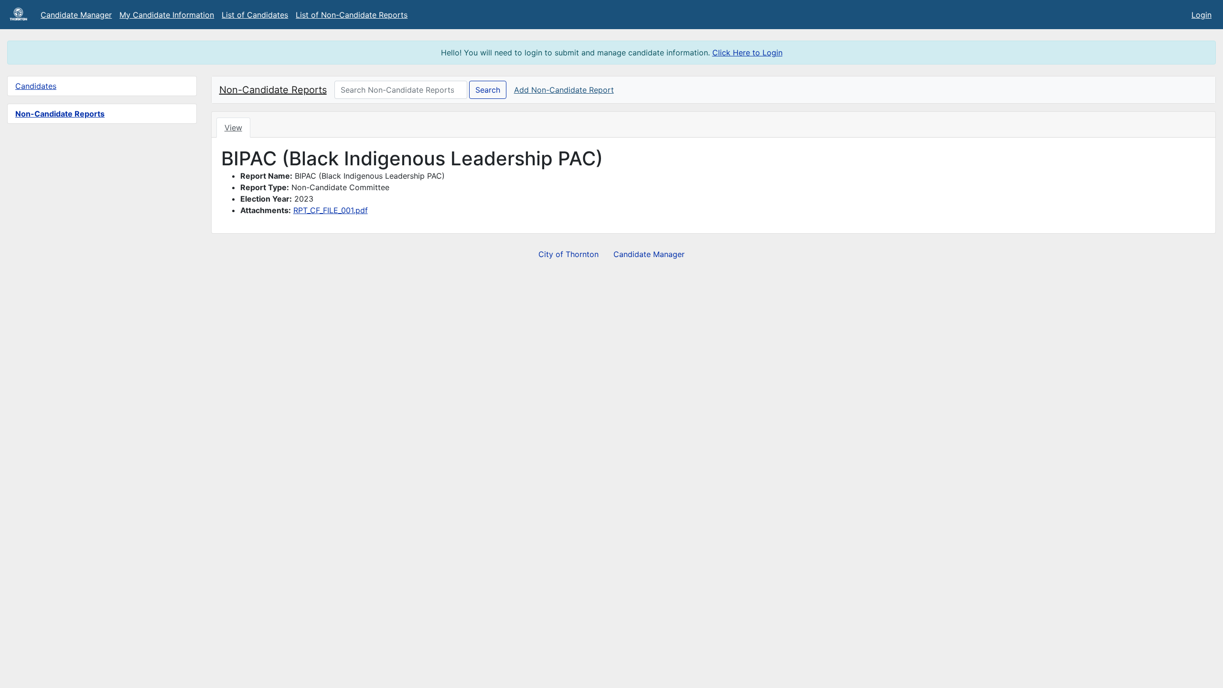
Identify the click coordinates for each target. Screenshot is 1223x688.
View (233, 127)
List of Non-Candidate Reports (352, 15)
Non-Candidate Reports (60, 113)
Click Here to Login (747, 52)
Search (487, 90)
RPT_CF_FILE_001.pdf (330, 210)
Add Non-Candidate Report (564, 90)
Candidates (35, 86)
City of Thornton (568, 254)
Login (1201, 15)
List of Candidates (255, 15)
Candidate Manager (76, 15)
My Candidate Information (166, 15)
